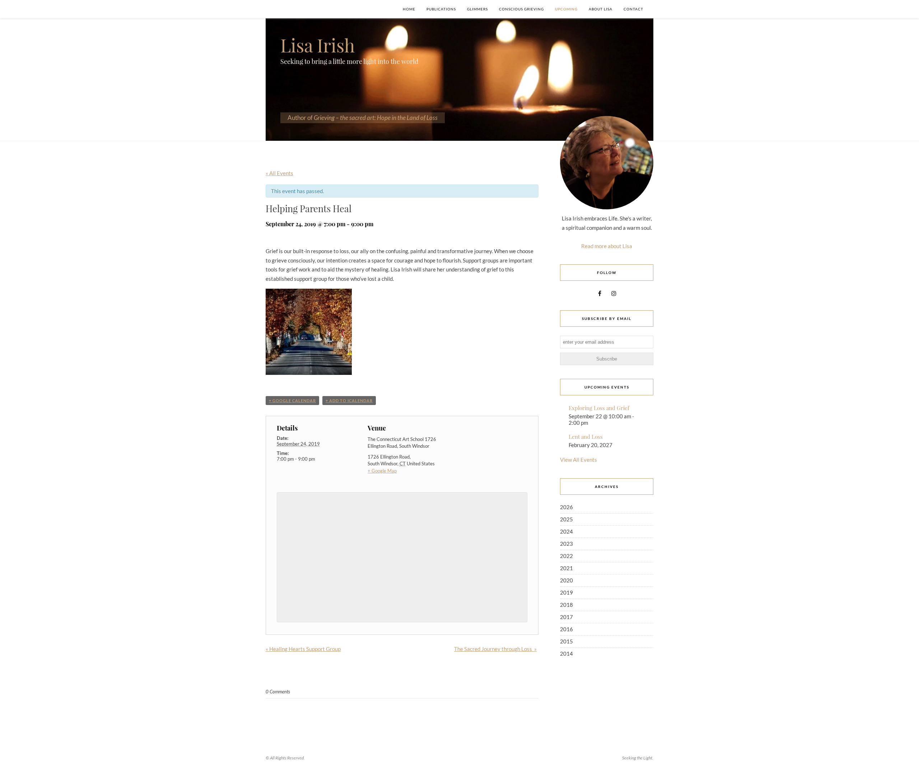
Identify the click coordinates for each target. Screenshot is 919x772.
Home (409, 9)
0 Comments (278, 691)
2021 (566, 568)
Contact (633, 9)
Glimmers (477, 9)
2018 (566, 604)
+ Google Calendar (292, 400)
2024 (566, 531)
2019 (566, 592)
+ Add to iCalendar (349, 400)
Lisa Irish (317, 45)
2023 (566, 543)
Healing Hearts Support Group (303, 649)
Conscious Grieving (521, 9)
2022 (566, 556)
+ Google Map (382, 471)
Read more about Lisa (606, 246)
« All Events (279, 173)
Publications (441, 9)
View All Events (578, 459)
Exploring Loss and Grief (599, 407)
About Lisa (600, 9)
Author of (363, 117)
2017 (566, 617)
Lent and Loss (586, 436)
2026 (566, 507)
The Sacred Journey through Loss (495, 649)
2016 (566, 629)
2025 (566, 519)
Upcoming (566, 9)
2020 (566, 580)
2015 (566, 641)
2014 (566, 653)
